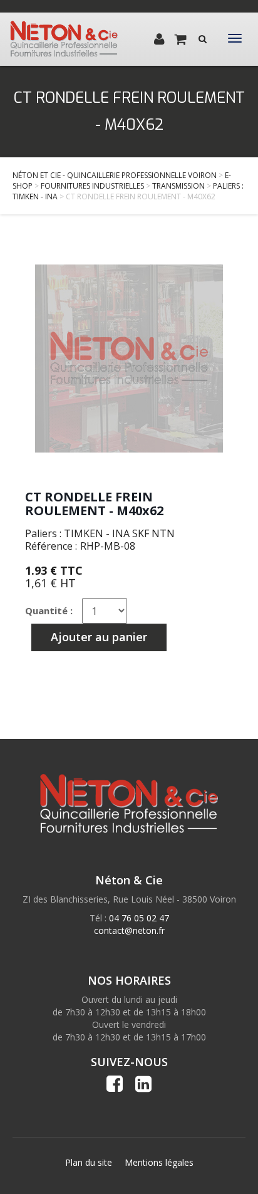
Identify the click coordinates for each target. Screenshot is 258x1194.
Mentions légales (159, 1162)
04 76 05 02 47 (139, 918)
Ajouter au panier (99, 636)
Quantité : (49, 610)
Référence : (51, 546)
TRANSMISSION (178, 186)
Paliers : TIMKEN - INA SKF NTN (100, 533)
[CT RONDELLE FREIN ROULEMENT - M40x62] (129, 358)
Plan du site (88, 1162)
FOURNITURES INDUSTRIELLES (92, 186)
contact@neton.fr (129, 930)
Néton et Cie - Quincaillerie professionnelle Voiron (115, 175)
